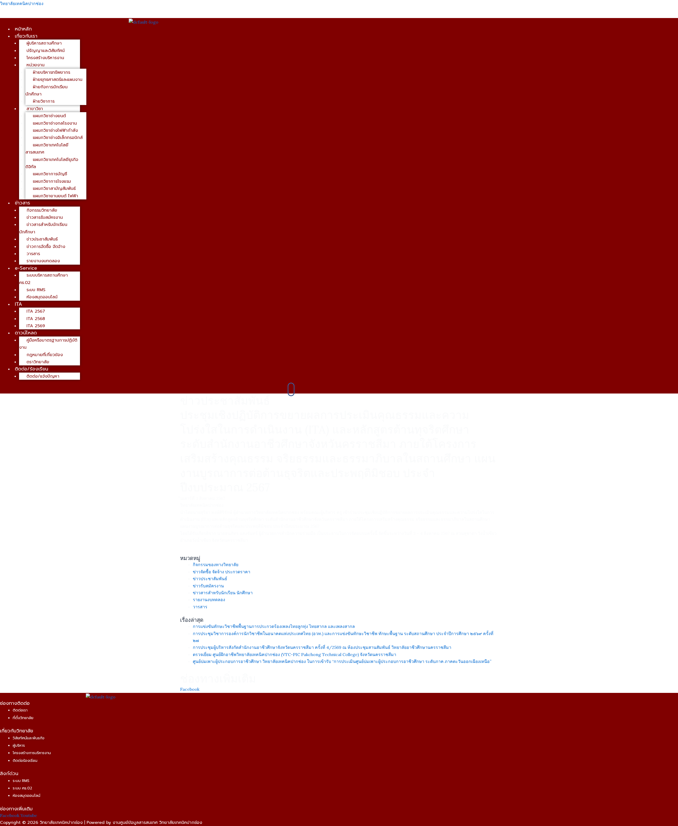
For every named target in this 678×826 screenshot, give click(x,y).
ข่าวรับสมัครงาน (208, 585)
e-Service (26, 268)
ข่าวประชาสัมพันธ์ (42, 239)
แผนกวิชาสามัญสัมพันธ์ (54, 188)
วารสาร (33, 254)
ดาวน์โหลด (26, 332)
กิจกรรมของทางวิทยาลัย (215, 564)
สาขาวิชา (34, 109)
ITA (18, 304)
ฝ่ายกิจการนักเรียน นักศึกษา (46, 90)
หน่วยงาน (35, 65)
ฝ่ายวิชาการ (44, 101)
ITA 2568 (35, 319)
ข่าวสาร (22, 203)
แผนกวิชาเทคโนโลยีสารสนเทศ (46, 148)
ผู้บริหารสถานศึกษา (44, 43)
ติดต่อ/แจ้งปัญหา (42, 376)
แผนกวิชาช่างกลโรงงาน (55, 123)
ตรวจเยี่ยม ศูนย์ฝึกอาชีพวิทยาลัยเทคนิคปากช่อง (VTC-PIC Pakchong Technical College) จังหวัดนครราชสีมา (294, 654)
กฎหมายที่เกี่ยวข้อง (44, 355)
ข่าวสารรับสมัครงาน (44, 217)
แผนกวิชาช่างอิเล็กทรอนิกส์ (58, 137)
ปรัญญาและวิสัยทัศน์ (45, 50)
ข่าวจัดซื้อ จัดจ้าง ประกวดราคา (221, 571)
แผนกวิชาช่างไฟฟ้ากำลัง (55, 130)
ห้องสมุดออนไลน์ (41, 297)
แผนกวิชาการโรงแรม (52, 181)
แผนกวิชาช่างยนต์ (49, 116)
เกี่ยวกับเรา (26, 36)
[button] (192, 36)
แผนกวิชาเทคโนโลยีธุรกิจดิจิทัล (51, 163)
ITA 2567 (35, 311)
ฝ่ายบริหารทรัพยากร (51, 72)
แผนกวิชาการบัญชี (50, 174)
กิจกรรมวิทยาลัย (41, 210)
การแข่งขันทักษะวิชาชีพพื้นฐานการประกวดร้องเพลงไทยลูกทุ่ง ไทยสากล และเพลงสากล (274, 626)
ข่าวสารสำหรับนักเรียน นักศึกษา (43, 228)
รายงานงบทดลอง (43, 261)
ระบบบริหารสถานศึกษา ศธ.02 (43, 279)
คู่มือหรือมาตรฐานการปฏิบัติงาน (48, 344)
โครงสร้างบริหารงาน (45, 58)
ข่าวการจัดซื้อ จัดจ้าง (45, 246)
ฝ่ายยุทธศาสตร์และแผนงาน (57, 79)
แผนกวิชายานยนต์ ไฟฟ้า (55, 196)
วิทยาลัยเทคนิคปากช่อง (21, 3)
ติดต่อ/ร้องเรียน (31, 369)
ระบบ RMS (35, 290)
